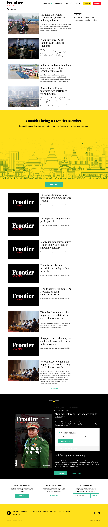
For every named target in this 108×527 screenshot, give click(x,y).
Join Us (87, 3)
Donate (97, 3)
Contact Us (16, 514)
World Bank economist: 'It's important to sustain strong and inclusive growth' (55, 364)
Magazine (16, 511)
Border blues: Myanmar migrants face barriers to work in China (53, 90)
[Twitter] (99, 513)
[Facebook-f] (94, 513)
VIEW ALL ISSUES (77, 473)
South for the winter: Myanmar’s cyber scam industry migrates (52, 17)
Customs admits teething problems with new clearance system (55, 197)
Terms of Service (58, 511)
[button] (97, 520)
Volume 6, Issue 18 (60, 408)
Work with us (47, 511)
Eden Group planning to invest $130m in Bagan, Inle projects (54, 268)
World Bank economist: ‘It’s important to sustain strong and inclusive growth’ (55, 315)
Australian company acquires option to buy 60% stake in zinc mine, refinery (55, 244)
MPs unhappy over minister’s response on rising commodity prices (55, 291)
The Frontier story (35, 511)
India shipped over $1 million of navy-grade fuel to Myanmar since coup (55, 67)
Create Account (65, 441)
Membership (24, 511)
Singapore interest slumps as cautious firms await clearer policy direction (55, 341)
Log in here (73, 448)
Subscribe (54, 496)
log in (78, 3)
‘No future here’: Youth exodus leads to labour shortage (52, 42)
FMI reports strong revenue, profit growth (55, 220)
